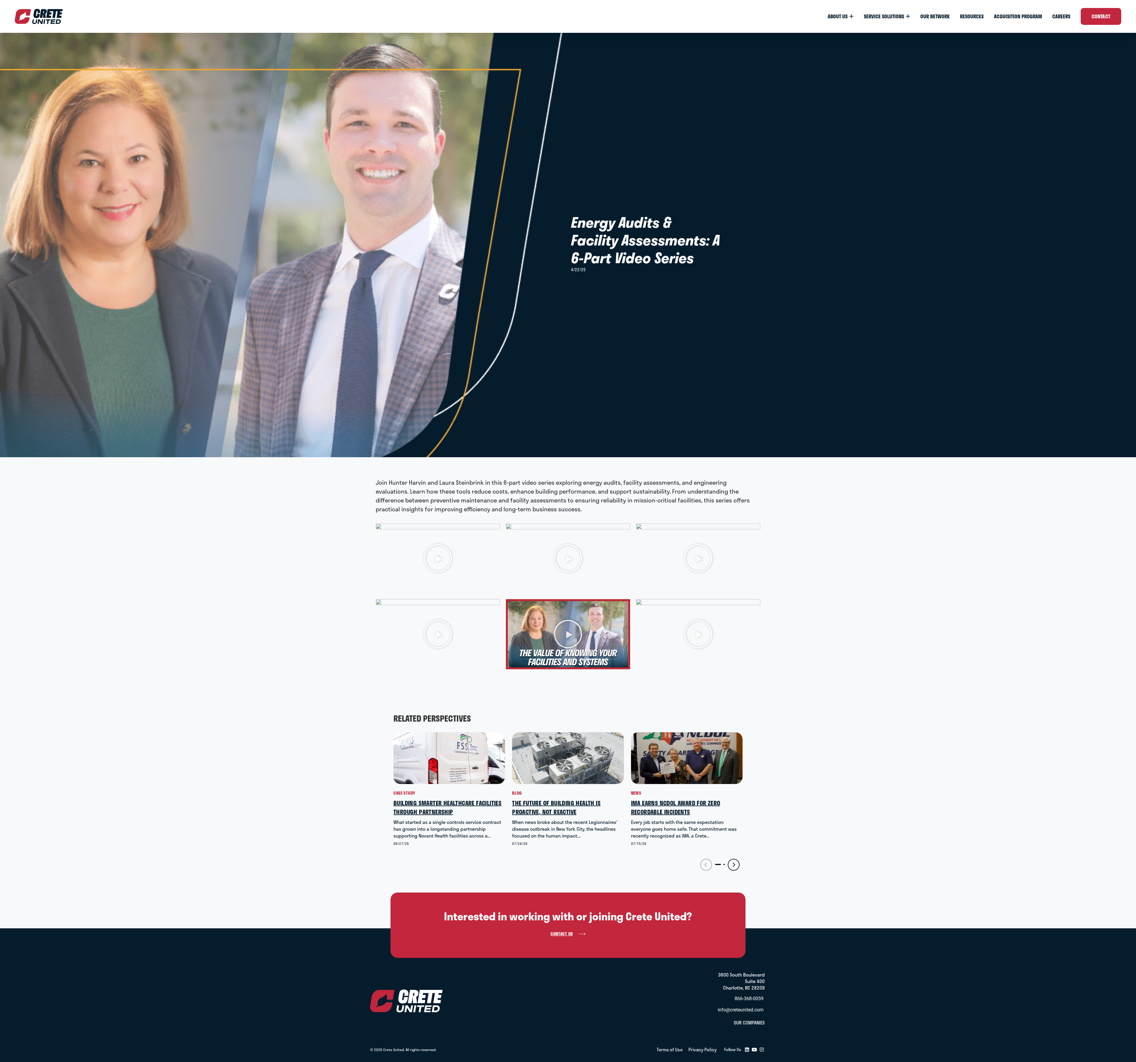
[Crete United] (39, 16)
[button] (438, 558)
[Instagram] (762, 1050)
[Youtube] (754, 1050)
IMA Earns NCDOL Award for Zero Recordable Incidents (675, 807)
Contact (1101, 16)
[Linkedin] (747, 1050)
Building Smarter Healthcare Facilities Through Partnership (447, 807)
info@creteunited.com (741, 1010)
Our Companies (749, 1022)
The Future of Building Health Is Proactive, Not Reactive (556, 807)
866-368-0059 (749, 998)
